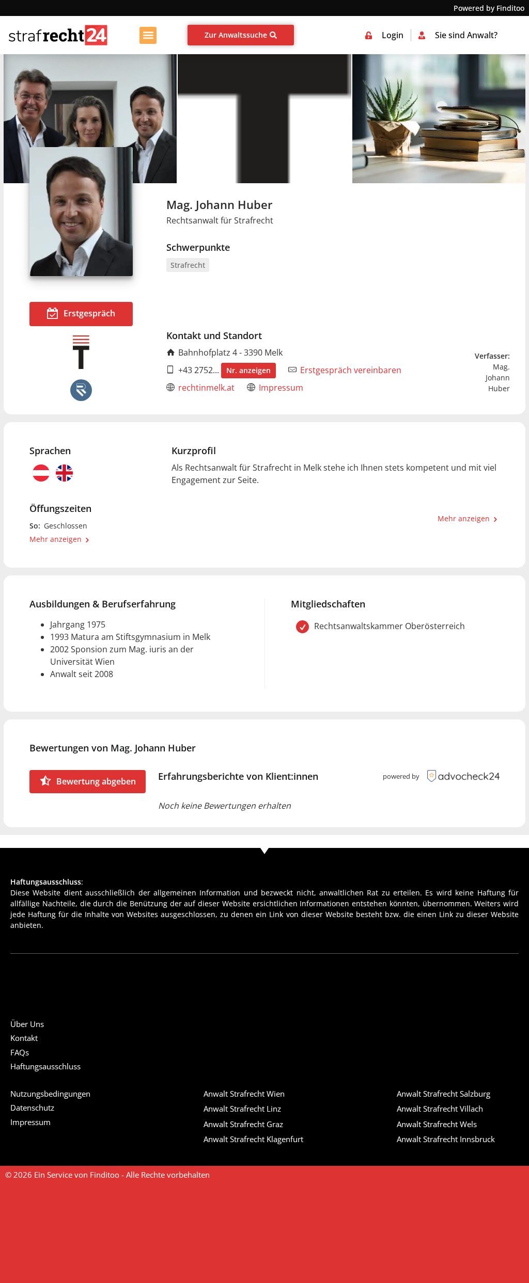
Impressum (281, 387)
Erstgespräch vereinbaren (350, 370)
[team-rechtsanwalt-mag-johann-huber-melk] (90, 118)
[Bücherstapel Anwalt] (438, 118)
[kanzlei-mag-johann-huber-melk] (264, 118)
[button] (148, 35)
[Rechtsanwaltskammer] (81, 390)
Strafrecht (187, 265)
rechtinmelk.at (206, 387)
